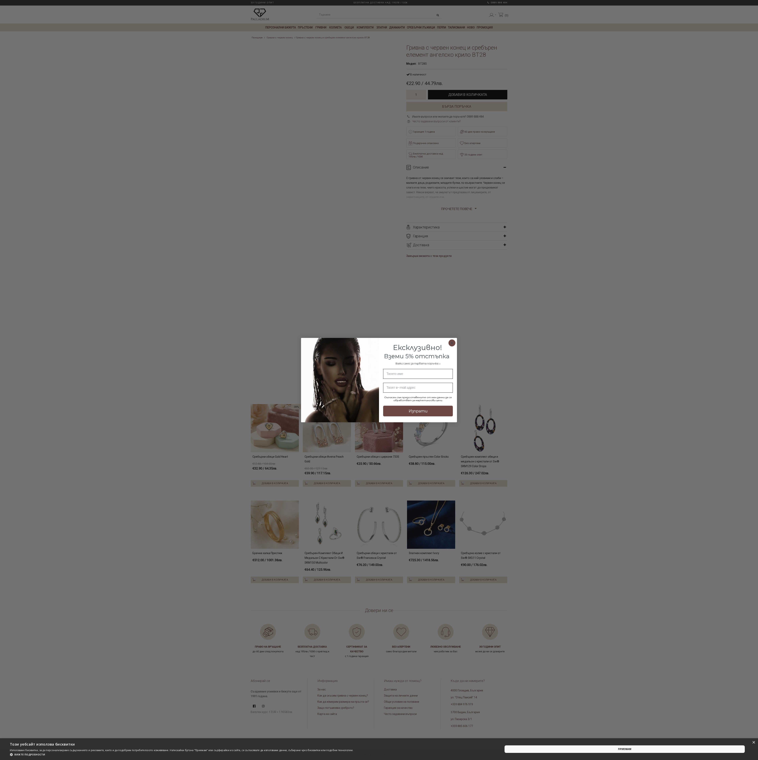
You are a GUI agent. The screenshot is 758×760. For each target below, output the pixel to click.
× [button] (753, 742)
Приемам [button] (624, 749)
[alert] (379, 749)
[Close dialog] (451, 342)
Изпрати (418, 411)
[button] (181, 754)
